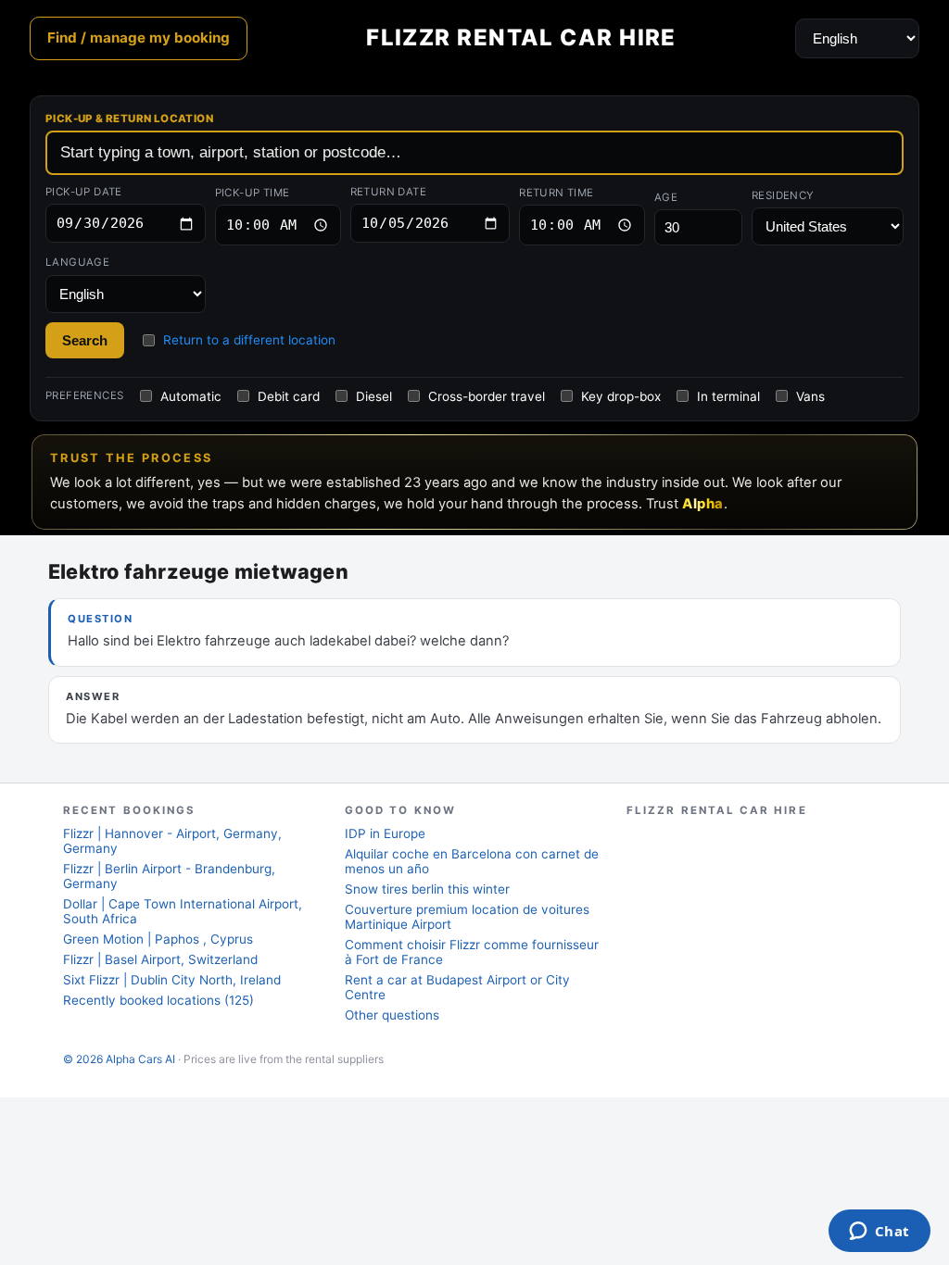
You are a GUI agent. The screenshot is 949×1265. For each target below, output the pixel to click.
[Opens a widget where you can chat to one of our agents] (879, 1232)
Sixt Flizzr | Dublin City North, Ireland (172, 979)
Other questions (392, 1015)
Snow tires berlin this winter (427, 889)
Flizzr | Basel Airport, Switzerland (160, 959)
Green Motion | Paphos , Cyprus (158, 939)
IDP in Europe (385, 833)
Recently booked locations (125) (158, 1000)
